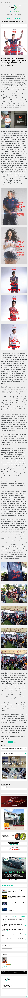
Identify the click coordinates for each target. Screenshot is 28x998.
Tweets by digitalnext (14, 844)
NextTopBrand (14, 18)
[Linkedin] (1, 2)
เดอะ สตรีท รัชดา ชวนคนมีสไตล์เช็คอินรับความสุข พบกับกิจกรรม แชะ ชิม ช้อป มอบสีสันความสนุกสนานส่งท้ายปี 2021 (13, 775)
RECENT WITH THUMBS (7, 885)
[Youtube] (5, 2)
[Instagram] (3, 2)
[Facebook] (9, 2)
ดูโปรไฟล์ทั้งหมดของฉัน (7, 967)
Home (2, 56)
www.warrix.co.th (18, 470)
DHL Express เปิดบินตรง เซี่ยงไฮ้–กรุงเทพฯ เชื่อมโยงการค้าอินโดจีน (16, 890)
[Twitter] (7, 2)
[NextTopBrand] (14, 15)
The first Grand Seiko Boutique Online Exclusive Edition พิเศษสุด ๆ (12, 764)
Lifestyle (5, 56)
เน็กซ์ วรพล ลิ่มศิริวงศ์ (6, 964)
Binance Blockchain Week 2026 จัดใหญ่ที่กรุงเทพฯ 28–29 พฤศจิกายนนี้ (16, 897)
